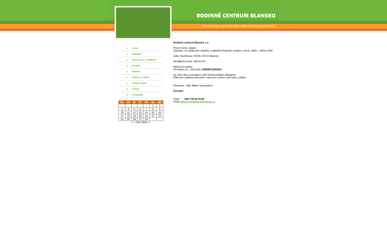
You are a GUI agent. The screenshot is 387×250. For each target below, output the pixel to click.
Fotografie (137, 94)
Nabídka (136, 54)
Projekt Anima (139, 83)
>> (148, 122)
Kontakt (136, 65)
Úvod (135, 48)
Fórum (135, 89)
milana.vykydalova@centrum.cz (197, 101)
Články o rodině (140, 77)
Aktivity (136, 71)
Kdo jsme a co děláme (144, 59)
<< (132, 122)
